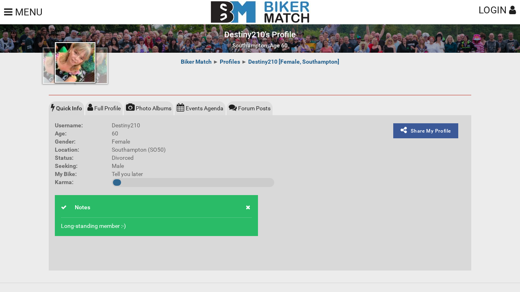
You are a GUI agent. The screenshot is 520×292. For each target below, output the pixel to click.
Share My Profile (431, 131)
